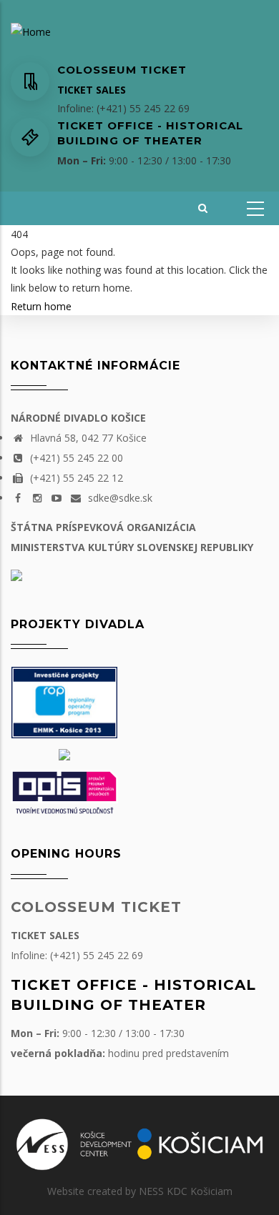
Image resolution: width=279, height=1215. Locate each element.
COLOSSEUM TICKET (96, 907)
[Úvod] (31, 31)
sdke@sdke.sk (118, 498)
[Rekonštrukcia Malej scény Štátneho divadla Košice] (64, 701)
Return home (41, 306)
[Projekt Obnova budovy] (64, 753)
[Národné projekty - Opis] (64, 791)
